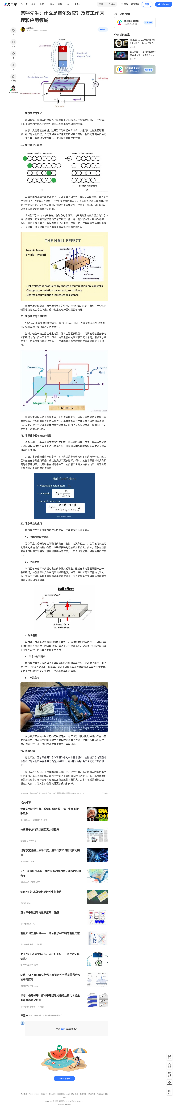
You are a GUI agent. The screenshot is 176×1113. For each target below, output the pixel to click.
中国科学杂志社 (26, 986)
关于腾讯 (24, 1094)
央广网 (23, 903)
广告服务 (67, 1094)
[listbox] (64, 904)
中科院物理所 (25, 924)
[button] (148, 22)
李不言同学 (25, 861)
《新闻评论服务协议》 (55, 1015)
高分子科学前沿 (26, 965)
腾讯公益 (83, 1094)
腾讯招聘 (75, 1094)
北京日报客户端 (26, 944)
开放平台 (60, 1094)
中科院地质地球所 (27, 882)
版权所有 (68, 1105)
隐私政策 (52, 1094)
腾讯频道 (100, 1094)
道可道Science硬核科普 (30, 820)
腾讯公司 (61, 1105)
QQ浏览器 (91, 1094)
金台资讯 (24, 841)
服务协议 (44, 1094)
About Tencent (34, 1094)
